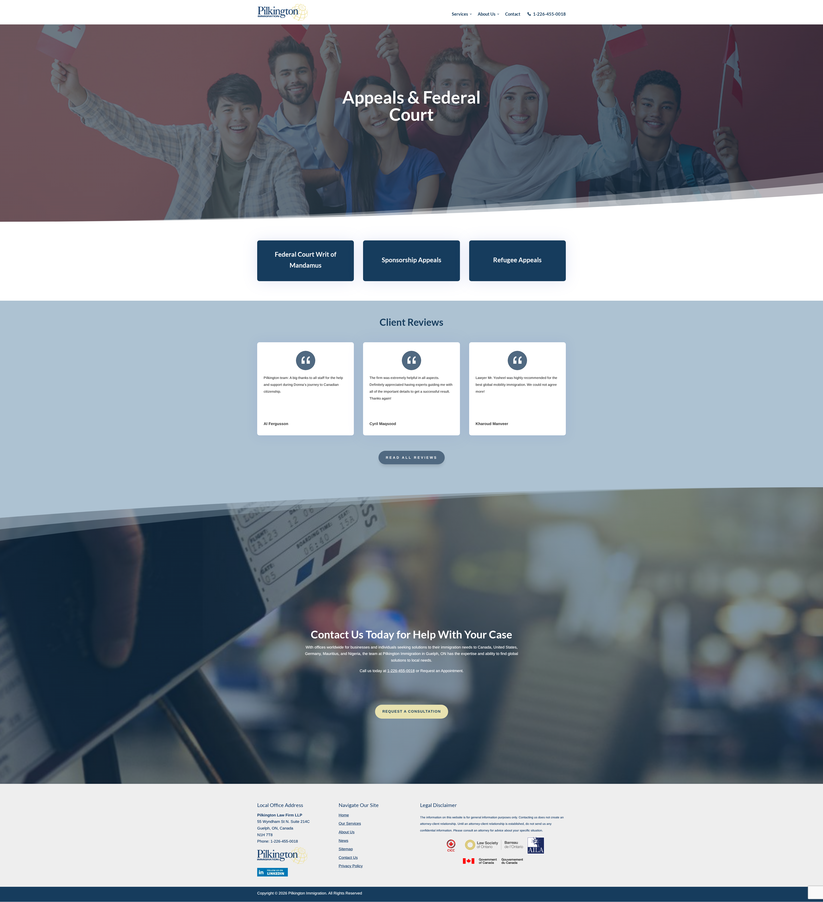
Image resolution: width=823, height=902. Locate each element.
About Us (487, 14)
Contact (512, 14)
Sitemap (346, 849)
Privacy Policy (351, 866)
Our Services (350, 823)
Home (344, 815)
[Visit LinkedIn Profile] (272, 872)
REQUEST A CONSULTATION (411, 711)
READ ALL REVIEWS (411, 457)
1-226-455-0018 (549, 14)
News (343, 841)
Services (460, 14)
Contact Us (348, 857)
